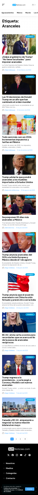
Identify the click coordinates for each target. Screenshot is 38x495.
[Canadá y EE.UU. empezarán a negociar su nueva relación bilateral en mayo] (19, 407)
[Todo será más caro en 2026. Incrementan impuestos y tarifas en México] (19, 124)
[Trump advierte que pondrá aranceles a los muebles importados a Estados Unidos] (19, 164)
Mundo (30, 36)
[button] (29, 489)
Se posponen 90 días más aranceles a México (15, 218)
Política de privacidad (10, 488)
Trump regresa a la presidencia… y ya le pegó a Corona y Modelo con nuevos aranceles (17, 381)
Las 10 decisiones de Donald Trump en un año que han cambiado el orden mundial (17, 99)
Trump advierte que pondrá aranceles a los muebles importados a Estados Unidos (17, 179)
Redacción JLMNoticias (12, 190)
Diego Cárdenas (10, 268)
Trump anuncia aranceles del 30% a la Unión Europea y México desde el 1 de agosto (17, 257)
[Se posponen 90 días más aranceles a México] (19, 205)
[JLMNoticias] (19, 4)
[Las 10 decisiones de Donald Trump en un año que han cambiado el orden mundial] (19, 84)
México (30, 197)
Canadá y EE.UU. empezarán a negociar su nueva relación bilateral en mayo (17, 422)
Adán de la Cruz (9, 228)
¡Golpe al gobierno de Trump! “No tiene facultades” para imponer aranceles (17, 59)
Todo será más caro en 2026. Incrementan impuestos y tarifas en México (17, 139)
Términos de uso (9, 490)
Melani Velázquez (10, 70)
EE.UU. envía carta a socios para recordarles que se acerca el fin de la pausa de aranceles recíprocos (18, 338)
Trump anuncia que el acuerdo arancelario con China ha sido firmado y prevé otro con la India (19, 297)
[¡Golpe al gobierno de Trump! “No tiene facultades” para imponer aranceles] (19, 44)
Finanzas (29, 116)
